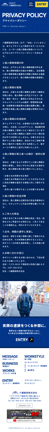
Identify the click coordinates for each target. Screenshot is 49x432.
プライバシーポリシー (32, 380)
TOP (4, 26)
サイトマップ (29, 383)
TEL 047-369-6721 (16, 401)
